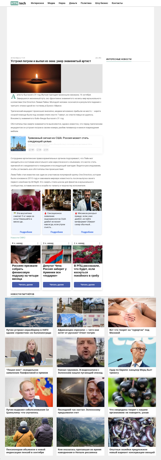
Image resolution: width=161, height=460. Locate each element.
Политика (86, 3)
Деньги (73, 3)
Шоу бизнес (101, 3)
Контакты (117, 3)
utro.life (98, 58)
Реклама (45, 11)
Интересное (37, 3)
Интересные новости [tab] (118, 59)
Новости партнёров (22, 294)
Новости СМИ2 (18, 237)
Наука (62, 3)
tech (18, 3)
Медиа (51, 3)
